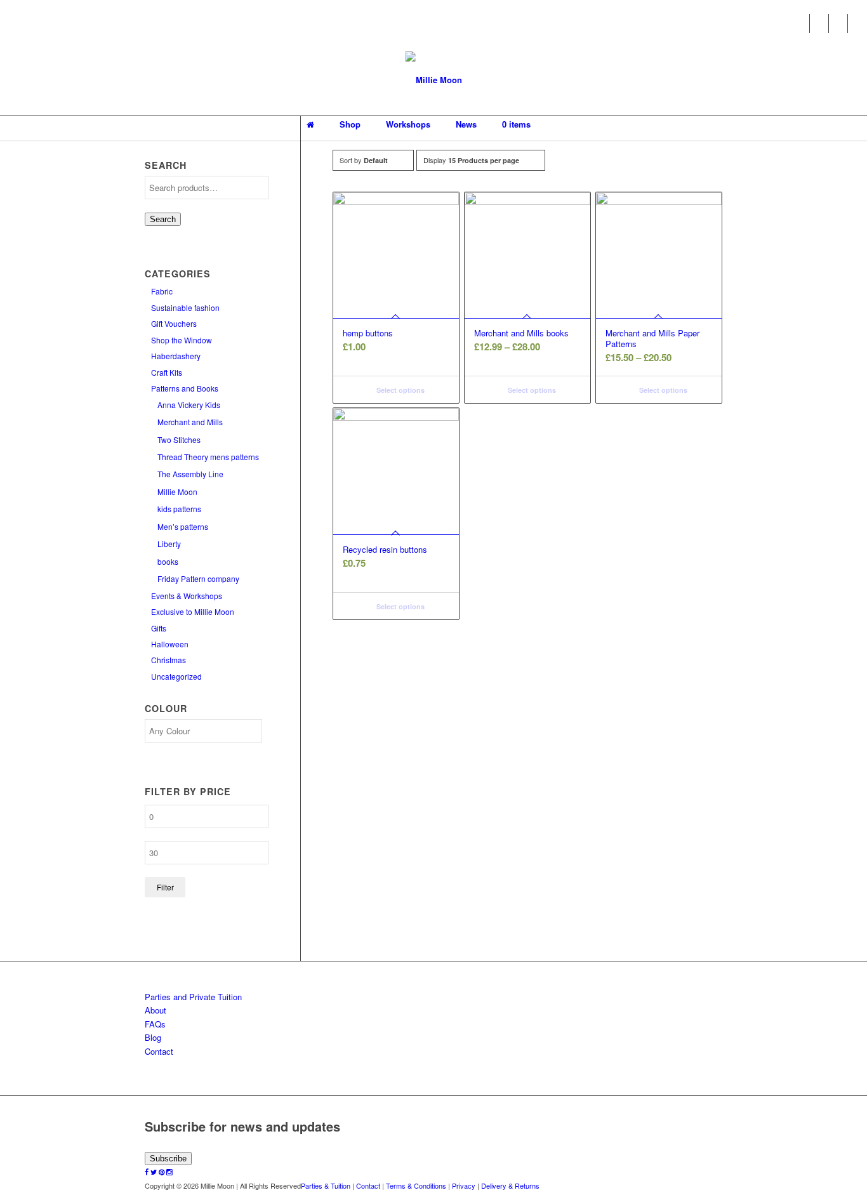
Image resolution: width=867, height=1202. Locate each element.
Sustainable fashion (185, 307)
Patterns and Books (184, 388)
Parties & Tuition (325, 1185)
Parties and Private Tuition (193, 997)
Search (163, 219)
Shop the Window (181, 339)
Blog (153, 1037)
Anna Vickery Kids (188, 404)
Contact (159, 1051)
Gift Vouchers (174, 323)
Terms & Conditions (416, 1185)
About (155, 1010)
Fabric (162, 291)
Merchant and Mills (190, 421)
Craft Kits (166, 372)
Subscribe (168, 1158)
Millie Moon (177, 491)
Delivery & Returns (510, 1185)
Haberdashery (176, 355)
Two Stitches (179, 439)
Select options (399, 390)
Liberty (169, 543)
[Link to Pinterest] (838, 23)
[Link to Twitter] (819, 23)
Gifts (158, 628)
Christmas (168, 659)
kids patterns (179, 508)
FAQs (155, 1024)
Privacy (463, 1185)
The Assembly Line (190, 473)
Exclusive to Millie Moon (192, 611)
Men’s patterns (182, 526)
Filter (165, 887)
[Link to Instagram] (857, 23)
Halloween (170, 643)
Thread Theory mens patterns (208, 456)
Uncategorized (176, 676)
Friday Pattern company (198, 578)
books (167, 561)
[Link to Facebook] (800, 23)
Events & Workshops (186, 595)
